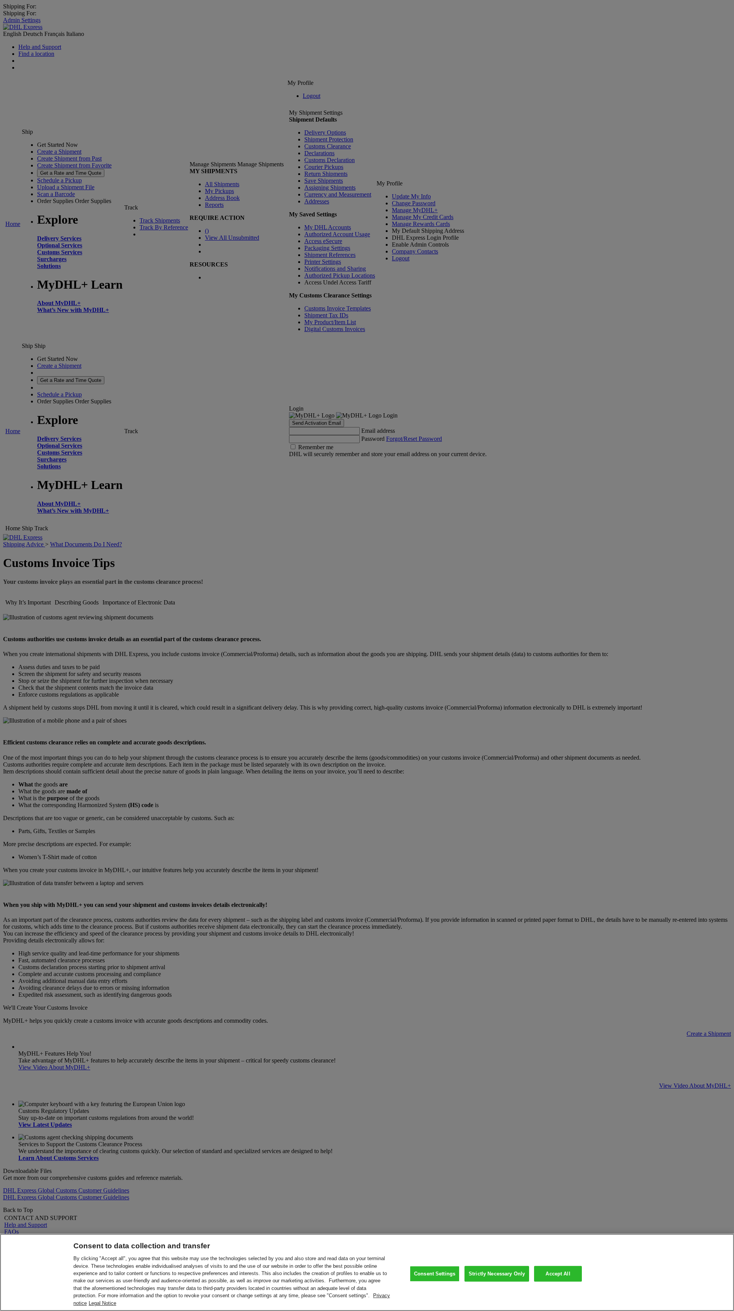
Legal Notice (102, 1303)
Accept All (558, 1274)
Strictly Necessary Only (497, 1274)
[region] (367, 1272)
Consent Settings (434, 1274)
